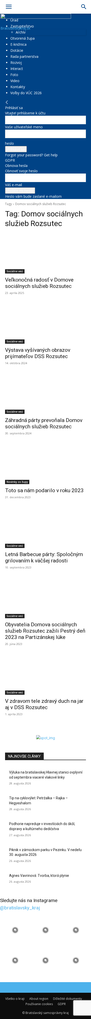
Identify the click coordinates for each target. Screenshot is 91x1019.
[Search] (84, 7)
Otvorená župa (22, 38)
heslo (9, 143)
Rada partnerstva (24, 56)
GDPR (10, 160)
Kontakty (17, 86)
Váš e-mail (13, 184)
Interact (16, 68)
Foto (14, 74)
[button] (9, 7)
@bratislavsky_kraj (20, 908)
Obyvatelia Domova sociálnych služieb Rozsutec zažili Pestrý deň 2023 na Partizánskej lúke (45, 631)
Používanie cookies (39, 1004)
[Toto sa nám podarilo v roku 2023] (45, 464)
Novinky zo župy (17, 482)
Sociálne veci (15, 271)
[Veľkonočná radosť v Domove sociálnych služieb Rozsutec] (45, 253)
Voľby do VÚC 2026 (26, 92)
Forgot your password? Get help (31, 155)
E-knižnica (18, 44)
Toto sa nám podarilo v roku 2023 (44, 490)
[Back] (7, 102)
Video (14, 80)
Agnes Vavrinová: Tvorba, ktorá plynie (39, 876)
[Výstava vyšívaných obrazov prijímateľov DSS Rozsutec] (45, 323)
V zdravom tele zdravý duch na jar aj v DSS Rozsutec (44, 704)
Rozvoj (16, 62)
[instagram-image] (15, 930)
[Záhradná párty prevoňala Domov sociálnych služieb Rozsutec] (45, 394)
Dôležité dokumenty (67, 999)
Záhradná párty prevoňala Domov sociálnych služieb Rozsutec (43, 423)
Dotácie (16, 50)
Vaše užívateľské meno (24, 127)
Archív (21, 32)
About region (38, 999)
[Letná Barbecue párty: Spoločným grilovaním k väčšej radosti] (45, 528)
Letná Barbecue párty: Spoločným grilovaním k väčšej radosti (44, 557)
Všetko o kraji (15, 999)
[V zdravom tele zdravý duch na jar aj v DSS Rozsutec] (45, 674)
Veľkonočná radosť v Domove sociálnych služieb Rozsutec (39, 283)
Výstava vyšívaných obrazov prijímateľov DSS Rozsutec (37, 353)
